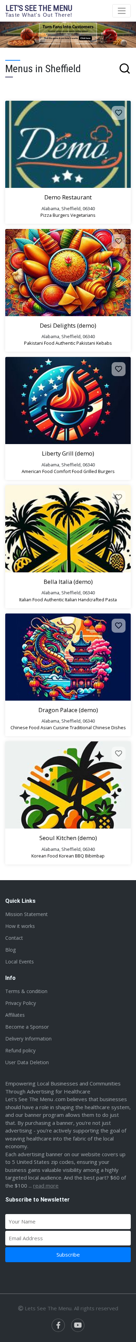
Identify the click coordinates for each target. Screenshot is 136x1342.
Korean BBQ (71, 856)
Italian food (31, 599)
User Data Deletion (27, 1062)
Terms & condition (26, 991)
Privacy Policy (20, 1003)
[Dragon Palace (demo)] (68, 657)
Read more (46, 1185)
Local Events (19, 961)
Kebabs (104, 343)
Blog (10, 949)
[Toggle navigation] (121, 10)
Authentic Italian (60, 599)
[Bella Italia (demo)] (68, 528)
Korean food (44, 856)
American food (37, 471)
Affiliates (15, 1015)
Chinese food (24, 727)
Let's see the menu (39, 10)
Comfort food (68, 471)
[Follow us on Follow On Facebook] (58, 1325)
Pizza (46, 215)
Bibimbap (95, 856)
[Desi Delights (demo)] (68, 272)
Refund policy (20, 1050)
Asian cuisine (54, 727)
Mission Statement (26, 914)
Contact (14, 938)
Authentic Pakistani (75, 343)
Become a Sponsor (27, 1026)
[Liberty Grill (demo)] (68, 400)
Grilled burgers (99, 471)
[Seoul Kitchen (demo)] (68, 785)
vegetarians (83, 215)
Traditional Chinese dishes (98, 727)
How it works (20, 926)
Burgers (61, 215)
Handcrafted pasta (97, 599)
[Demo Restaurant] (68, 144)
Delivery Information (28, 1038)
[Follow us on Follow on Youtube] (77, 1325)
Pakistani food (39, 343)
